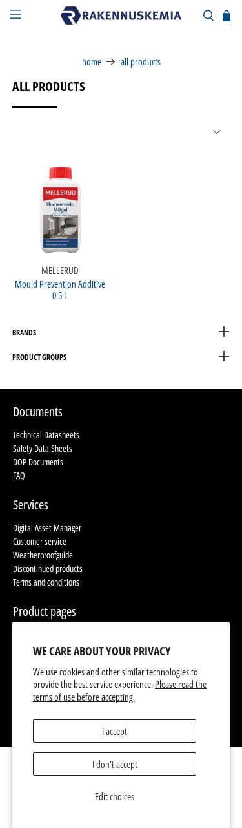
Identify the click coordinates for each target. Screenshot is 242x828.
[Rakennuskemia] (121, 15)
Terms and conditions (46, 582)
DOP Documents (38, 462)
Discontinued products (48, 568)
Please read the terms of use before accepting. (120, 690)
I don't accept (114, 764)
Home (91, 62)
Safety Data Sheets (42, 448)
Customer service (39, 541)
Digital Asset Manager (47, 528)
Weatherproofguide (43, 555)
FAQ (19, 475)
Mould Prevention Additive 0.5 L (60, 289)
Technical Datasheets (46, 435)
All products (141, 62)
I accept (114, 731)
